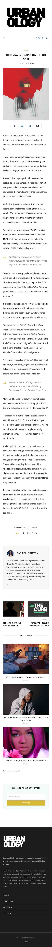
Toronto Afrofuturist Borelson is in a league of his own (26, 719)
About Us (6, 895)
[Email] (38, 125)
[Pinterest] (32, 533)
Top (26, 942)
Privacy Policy (8, 901)
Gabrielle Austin (27, 553)
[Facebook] (14, 125)
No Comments (30, 63)
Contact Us (7, 913)
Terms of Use (7, 907)
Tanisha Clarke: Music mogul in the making (26, 761)
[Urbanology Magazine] (26, 18)
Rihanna (34, 528)
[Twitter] (22, 125)
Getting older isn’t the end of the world (26, 677)
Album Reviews (20, 528)
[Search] (47, 38)
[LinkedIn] (30, 125)
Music (26, 50)
